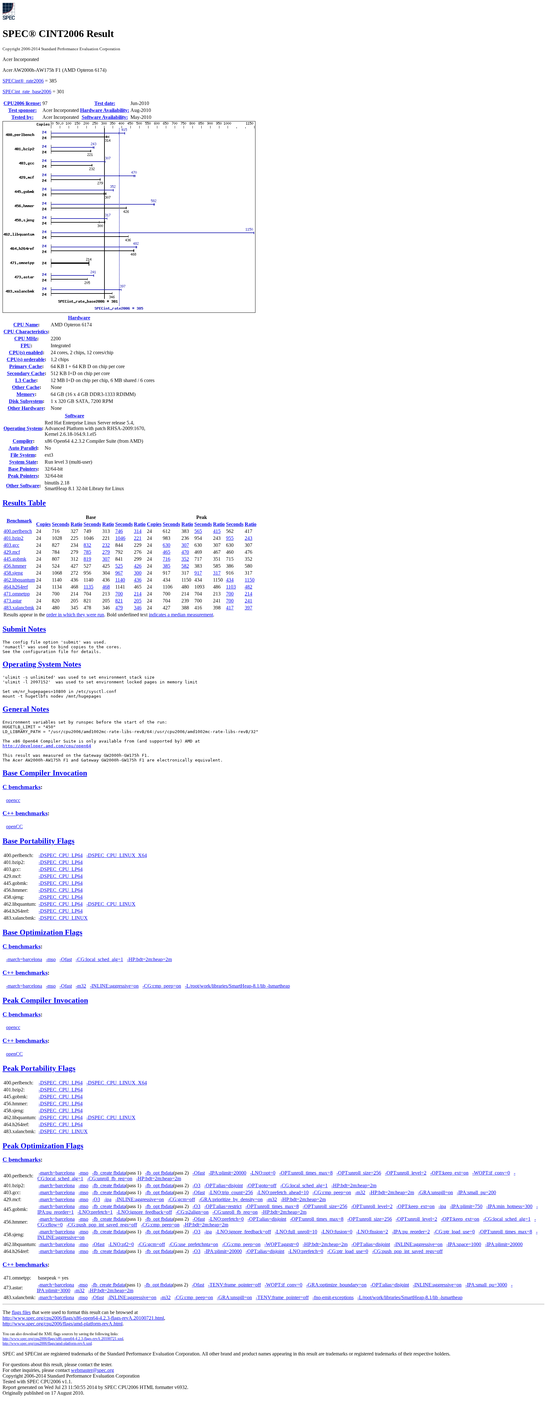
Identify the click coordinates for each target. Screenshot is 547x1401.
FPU (26, 345)
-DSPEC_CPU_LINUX (110, 904)
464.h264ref (15, 586)
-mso (51, 959)
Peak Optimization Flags (43, 1146)
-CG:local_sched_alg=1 (99, 959)
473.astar (12, 600)
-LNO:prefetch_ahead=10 (283, 1192)
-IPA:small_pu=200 (476, 1192)
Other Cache (26, 387)
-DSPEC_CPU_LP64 (61, 855)
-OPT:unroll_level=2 (405, 1173)
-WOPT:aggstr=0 (281, 1244)
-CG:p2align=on (192, 1212)
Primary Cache (25, 366)
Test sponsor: (22, 110)
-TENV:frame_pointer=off (234, 1284)
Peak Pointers (23, 475)
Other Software (22, 485)
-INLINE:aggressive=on (114, 986)
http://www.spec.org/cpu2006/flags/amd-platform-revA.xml (47, 1343)
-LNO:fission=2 (372, 1231)
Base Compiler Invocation (45, 773)
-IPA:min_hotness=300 (509, 1206)
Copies (43, 524)
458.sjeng (13, 573)
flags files (21, 1312)
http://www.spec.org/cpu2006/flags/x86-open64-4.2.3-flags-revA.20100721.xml (63, 1338)
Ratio (76, 524)
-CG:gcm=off (181, 1199)
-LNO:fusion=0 (336, 1231)
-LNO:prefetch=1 (95, 1212)
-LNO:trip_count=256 (231, 1192)
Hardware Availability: (104, 110)
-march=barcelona (24, 959)
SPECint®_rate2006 (23, 80)
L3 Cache (25, 380)
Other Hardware (26, 408)
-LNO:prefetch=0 (226, 1219)
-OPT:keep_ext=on (449, 1173)
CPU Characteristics (25, 331)
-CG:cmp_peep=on (161, 986)
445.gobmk (14, 559)
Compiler (23, 441)
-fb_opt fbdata (159, 1173)
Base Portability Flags (38, 841)
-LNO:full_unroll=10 (296, 1231)
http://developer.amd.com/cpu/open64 (47, 746)
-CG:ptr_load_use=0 (454, 1231)
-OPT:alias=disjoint (223, 1185)
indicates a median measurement (181, 614)
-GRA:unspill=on (435, 1192)
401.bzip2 (13, 538)
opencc (13, 800)
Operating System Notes (42, 664)
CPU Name (25, 324)
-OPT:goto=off (261, 1185)
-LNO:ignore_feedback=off (144, 1212)
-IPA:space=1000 (463, 1244)
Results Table (24, 503)
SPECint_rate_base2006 (27, 91)
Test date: (104, 103)
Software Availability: (105, 117)
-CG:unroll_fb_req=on (109, 1178)
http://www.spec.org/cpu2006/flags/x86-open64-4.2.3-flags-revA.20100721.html (83, 1318)
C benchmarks (22, 787)
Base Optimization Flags (42, 932)
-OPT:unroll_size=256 (358, 1173)
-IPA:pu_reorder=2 (411, 1231)
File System (22, 455)
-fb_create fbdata (109, 1173)
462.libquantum (19, 580)
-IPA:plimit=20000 (227, 1173)
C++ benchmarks (25, 813)
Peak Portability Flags (39, 1068)
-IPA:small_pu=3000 (486, 1284)
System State (22, 462)
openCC (14, 826)
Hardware (79, 317)
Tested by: (22, 117)
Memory (25, 394)
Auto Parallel (23, 448)
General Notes (26, 709)
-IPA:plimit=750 (466, 1206)
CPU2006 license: (22, 103)
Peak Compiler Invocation (45, 1000)
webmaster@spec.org (92, 1370)
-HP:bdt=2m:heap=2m (149, 959)
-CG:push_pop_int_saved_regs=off (101, 1224)
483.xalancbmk (18, 607)
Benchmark (19, 520)
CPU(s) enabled (26, 352)
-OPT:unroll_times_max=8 (306, 1173)
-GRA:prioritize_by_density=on (231, 1199)
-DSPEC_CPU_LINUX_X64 (116, 855)
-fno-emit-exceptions (333, 1297)
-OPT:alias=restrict (223, 1206)
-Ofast (66, 959)
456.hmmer (14, 566)
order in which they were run (75, 614)
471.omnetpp (16, 593)
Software (74, 415)
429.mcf (11, 552)
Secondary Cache (26, 373)
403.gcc (11, 545)
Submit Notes (24, 629)
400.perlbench (17, 531)
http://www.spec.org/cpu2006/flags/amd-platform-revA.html (63, 1323)
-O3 (196, 1185)
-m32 (81, 986)
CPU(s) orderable (26, 359)
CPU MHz (25, 338)
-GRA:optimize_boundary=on (336, 1284)
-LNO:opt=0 (262, 1173)
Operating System (22, 428)
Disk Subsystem (26, 401)
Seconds (60, 524)
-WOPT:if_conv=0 (491, 1173)
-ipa (107, 1199)
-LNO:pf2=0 (121, 1244)
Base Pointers (22, 469)
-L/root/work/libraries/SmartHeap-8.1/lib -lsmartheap (237, 986)
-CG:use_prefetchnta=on (193, 1244)
